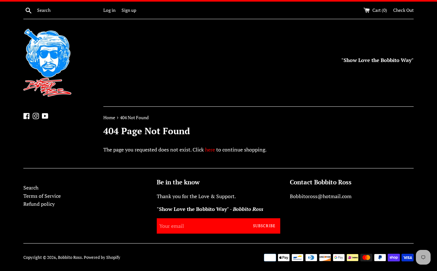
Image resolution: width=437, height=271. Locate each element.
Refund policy (39, 203)
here (210, 149)
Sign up (129, 10)
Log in (109, 10)
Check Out (403, 10)
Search (30, 187)
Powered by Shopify (102, 257)
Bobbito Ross (70, 257)
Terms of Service (42, 195)
